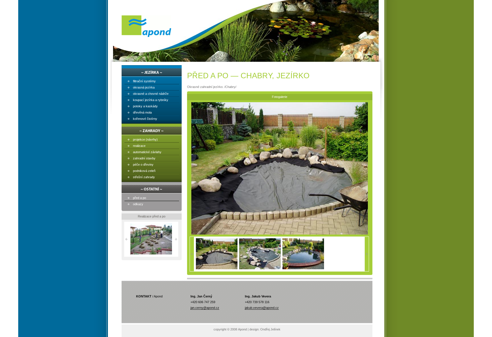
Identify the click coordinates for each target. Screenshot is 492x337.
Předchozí (126, 239)
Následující (176, 239)
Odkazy (138, 204)
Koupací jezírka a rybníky (150, 100)
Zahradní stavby (144, 158)
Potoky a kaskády (145, 106)
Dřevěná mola (142, 112)
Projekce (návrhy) (145, 139)
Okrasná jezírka (144, 87)
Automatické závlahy (147, 152)
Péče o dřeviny (143, 164)
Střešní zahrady (144, 177)
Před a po (139, 198)
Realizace (139, 145)
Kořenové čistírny (145, 118)
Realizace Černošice (151, 256)
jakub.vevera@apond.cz (262, 307)
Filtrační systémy (144, 81)
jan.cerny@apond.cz (204, 307)
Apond (146, 26)
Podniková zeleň (144, 170)
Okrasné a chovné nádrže (151, 93)
